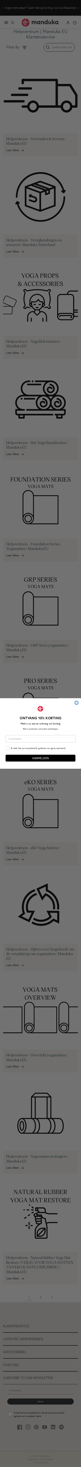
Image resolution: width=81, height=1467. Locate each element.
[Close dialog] (76, 702)
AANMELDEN (40, 758)
